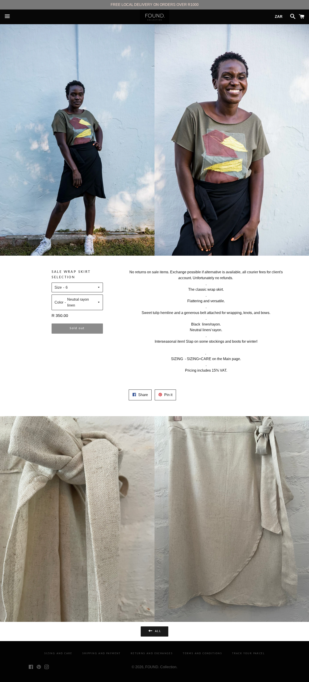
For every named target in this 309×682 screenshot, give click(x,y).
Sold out (77, 328)
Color (59, 302)
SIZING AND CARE (58, 653)
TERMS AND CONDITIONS (202, 653)
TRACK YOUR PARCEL (248, 653)
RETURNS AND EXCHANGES (152, 653)
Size (58, 287)
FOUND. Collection (160, 667)
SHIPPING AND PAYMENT (101, 653)
